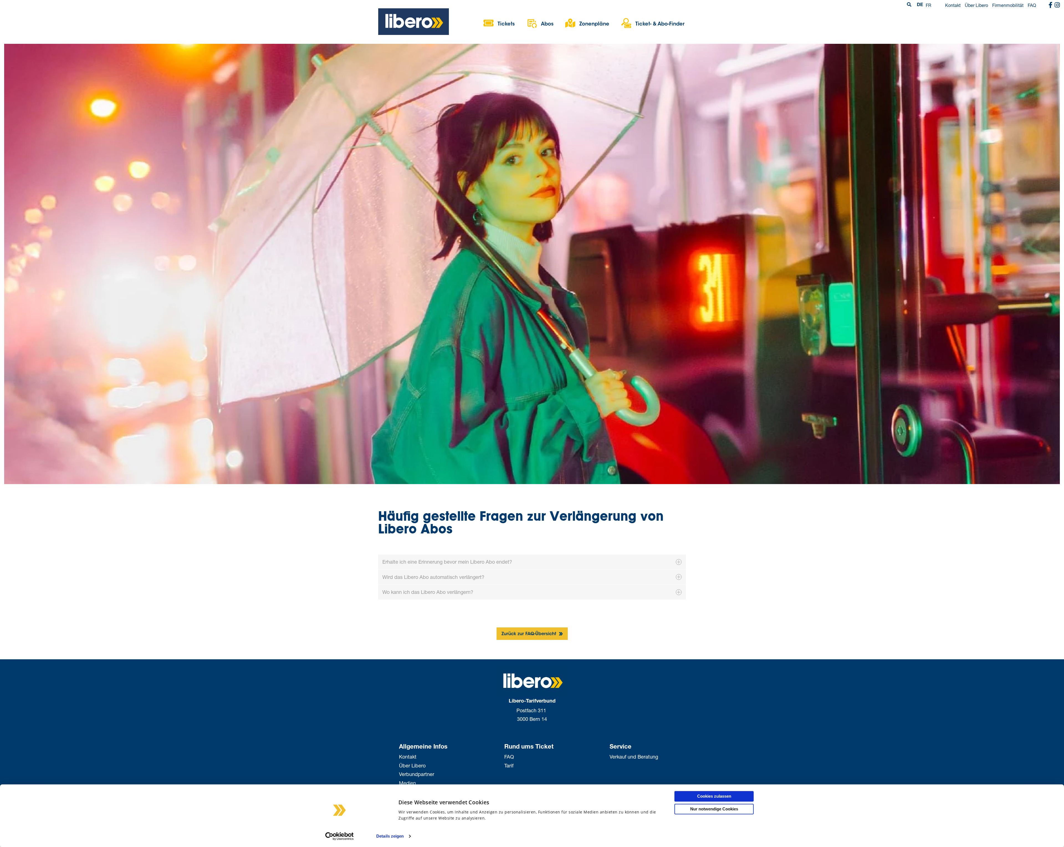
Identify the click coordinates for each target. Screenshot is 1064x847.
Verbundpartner (416, 774)
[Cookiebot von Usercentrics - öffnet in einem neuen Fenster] (339, 836)
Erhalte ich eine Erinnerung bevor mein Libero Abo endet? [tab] (447, 562)
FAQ (1032, 5)
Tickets (506, 24)
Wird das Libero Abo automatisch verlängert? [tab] (433, 577)
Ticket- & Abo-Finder (659, 24)
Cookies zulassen (714, 796)
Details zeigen (390, 836)
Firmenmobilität (1008, 5)
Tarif (508, 765)
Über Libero (976, 5)
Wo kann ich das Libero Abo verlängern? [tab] (427, 592)
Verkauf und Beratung (634, 757)
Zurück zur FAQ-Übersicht (529, 634)
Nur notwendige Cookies (714, 809)
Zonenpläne (594, 24)
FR (928, 5)
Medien (407, 783)
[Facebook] (1050, 5)
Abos (547, 24)
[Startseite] (413, 21)
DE (920, 5)
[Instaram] (1057, 5)
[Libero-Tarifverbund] (532, 680)
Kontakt (953, 5)
